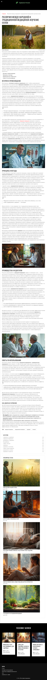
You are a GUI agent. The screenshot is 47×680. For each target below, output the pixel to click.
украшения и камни (8, 450)
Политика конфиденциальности (9, 672)
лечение (34, 429)
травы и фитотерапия (8, 448)
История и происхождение (9, 73)
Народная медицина (24, 121)
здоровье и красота (8, 451)
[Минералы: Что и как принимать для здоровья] (8, 642)
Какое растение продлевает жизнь (10, 487)
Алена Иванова (5, 50)
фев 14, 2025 (35, 652)
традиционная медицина (20, 429)
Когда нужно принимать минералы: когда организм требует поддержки (17, 550)
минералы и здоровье (8, 440)
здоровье (28, 429)
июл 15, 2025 (21, 652)
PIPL (3, 673)
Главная (4, 14)
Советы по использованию (9, 78)
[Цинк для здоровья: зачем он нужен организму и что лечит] (23, 642)
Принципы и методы (7, 75)
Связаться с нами (6, 675)
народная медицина (9, 429)
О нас (3, 668)
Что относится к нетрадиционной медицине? (12, 613)
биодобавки (6, 442)
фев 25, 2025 (6, 651)
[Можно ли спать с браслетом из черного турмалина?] (38, 642)
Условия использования (7, 670)
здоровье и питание (8, 446)
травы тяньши (6, 443)
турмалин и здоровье (8, 437)
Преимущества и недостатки (9, 77)
